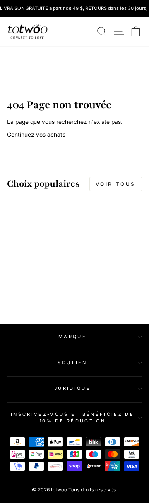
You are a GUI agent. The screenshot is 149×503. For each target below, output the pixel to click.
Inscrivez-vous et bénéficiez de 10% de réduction (72, 417)
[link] (27, 31)
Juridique (72, 388)
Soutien (72, 362)
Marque (72, 336)
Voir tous (116, 184)
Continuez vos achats (36, 134)
